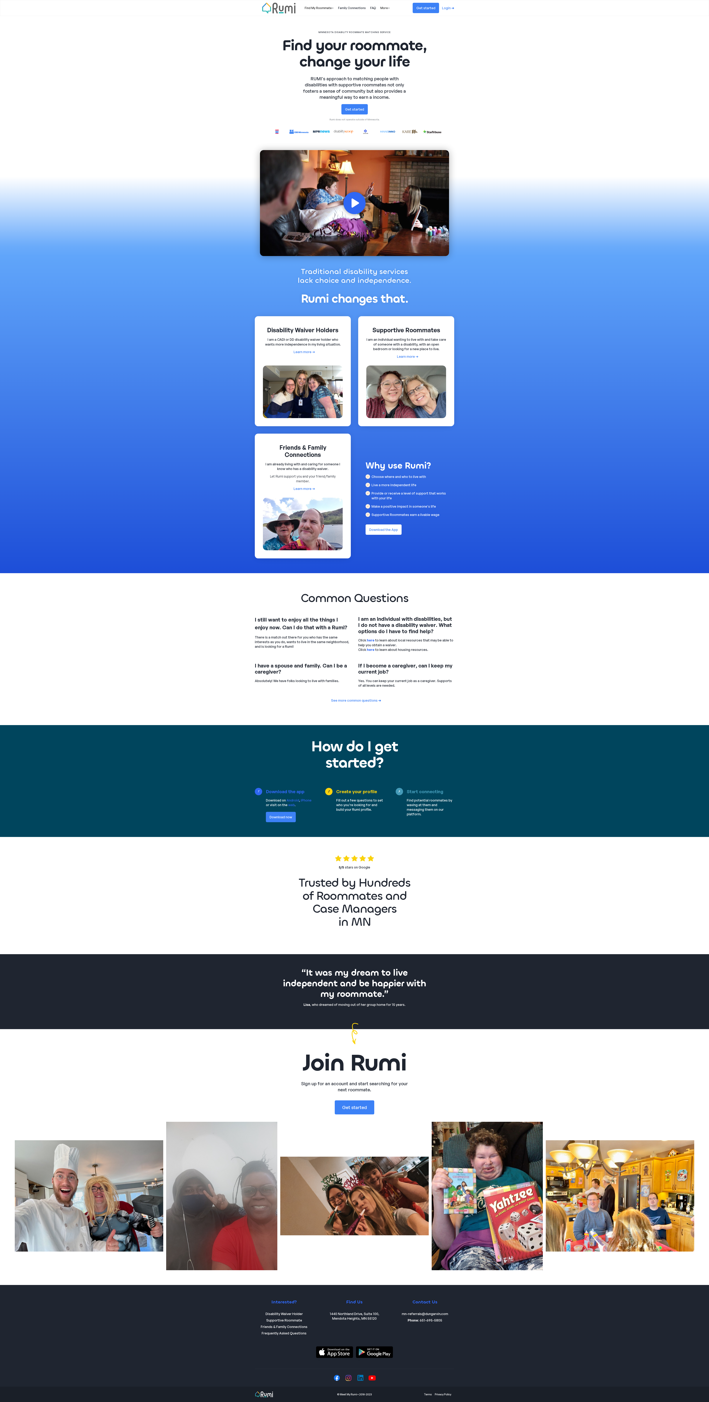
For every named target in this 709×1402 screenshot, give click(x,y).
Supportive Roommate (284, 1320)
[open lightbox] (354, 203)
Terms (428, 1394)
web (291, 805)
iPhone (306, 800)
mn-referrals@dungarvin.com (425, 1314)
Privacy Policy (443, 1394)
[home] (279, 8)
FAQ (373, 8)
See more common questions (356, 700)
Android (293, 800)
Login (448, 8)
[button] (319, 8)
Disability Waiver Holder (284, 1314)
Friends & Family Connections (284, 1327)
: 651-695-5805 (425, 1320)
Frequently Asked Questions (284, 1333)
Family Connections (352, 8)
